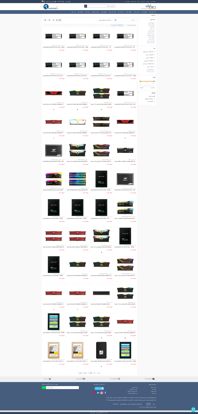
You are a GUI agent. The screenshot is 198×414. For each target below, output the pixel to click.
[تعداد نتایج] (45, 20)
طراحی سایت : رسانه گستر (95, 413)
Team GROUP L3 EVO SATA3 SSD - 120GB (125, 361)
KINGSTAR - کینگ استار (148, 64)
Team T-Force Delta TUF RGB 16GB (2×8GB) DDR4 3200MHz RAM (101, 161)
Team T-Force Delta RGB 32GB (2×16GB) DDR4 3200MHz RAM (77, 333)
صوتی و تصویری (95, 12)
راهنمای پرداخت (79, 379)
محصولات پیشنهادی (149, 99)
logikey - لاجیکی (149, 58)
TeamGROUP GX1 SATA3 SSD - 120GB (53, 218)
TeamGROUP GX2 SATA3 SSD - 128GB (76, 218)
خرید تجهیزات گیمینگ (132, 393)
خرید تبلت (154, 389)
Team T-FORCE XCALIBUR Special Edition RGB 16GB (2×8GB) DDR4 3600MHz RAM (125, 218)
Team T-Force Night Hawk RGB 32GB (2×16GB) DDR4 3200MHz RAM (101, 247)
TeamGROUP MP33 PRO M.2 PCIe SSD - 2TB (101, 76)
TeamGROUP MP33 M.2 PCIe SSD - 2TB (124, 47)
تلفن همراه (87, 12)
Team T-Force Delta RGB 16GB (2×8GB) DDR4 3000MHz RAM (125, 304)
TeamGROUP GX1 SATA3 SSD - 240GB (124, 247)
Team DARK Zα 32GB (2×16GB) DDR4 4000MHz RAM (125, 161)
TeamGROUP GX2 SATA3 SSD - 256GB (100, 190)
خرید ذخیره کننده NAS (132, 391)
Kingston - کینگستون (148, 61)
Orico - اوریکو (150, 67)
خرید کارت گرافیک (133, 389)
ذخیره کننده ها (121, 12)
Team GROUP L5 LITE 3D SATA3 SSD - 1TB (77, 361)
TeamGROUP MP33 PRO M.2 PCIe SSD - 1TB (77, 76)
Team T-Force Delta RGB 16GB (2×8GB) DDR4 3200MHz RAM (101, 333)
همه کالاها (151, 96)
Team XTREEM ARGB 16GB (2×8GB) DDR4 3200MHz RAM (77, 190)
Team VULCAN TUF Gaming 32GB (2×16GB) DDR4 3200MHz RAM (101, 133)
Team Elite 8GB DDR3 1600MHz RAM (99, 304)
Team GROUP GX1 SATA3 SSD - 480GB (53, 275)
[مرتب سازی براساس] (53, 20)
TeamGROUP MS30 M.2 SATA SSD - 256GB (125, 104)
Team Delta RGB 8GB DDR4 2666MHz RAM (101, 275)
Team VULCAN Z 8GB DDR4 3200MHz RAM (54, 304)
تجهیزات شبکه (129, 12)
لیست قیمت (45, 379)
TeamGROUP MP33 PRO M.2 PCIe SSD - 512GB (54, 76)
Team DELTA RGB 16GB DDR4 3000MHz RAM (77, 133)
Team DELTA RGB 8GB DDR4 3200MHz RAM (77, 275)
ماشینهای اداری (104, 12)
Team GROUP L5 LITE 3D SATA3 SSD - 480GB (54, 361)
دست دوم (74, 12)
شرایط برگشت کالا (113, 379)
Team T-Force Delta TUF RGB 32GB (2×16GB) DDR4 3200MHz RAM (125, 275)
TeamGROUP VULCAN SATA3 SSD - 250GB (125, 190)
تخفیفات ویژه (150, 101)
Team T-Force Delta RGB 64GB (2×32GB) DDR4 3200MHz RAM (101, 104)
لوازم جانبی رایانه (112, 12)
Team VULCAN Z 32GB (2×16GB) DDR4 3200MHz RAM (77, 247)
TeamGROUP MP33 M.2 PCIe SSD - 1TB (100, 47)
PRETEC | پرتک (150, 70)
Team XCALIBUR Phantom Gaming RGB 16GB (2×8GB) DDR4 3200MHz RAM (54, 190)
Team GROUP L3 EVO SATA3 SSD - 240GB (53, 333)
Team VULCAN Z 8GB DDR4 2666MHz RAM (54, 133)
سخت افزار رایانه (152, 12)
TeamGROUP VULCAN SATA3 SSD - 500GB (54, 161)
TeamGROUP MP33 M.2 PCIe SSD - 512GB (77, 47)
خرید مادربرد (134, 387)
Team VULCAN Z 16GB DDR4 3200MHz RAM (125, 333)
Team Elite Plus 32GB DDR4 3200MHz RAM (125, 133)
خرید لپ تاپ (153, 387)
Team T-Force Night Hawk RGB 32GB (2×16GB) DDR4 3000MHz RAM (77, 161)
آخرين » (80, 373)
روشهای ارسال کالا (148, 379)
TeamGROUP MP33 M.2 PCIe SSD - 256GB (53, 47)
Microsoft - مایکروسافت (148, 52)
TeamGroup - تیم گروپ (117, 25)
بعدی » (85, 373)
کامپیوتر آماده (144, 12)
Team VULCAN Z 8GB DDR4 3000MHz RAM (77, 304)
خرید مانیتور (153, 391)
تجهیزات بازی (80, 12)
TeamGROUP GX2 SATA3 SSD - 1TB (99, 218)
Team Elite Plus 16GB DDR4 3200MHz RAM (54, 104)
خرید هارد (154, 393)
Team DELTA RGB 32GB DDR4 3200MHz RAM (77, 104)
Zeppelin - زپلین (149, 55)
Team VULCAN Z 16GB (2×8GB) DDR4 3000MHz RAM (54, 247)
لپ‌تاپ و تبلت (137, 12)
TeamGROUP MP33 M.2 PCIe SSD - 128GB (125, 76)
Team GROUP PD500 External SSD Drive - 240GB (101, 361)
